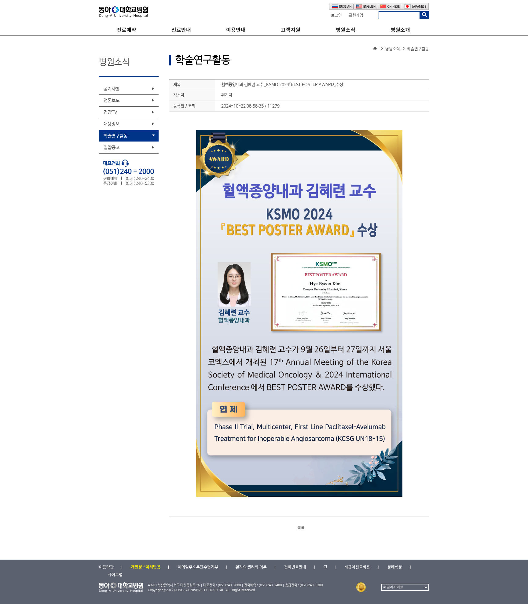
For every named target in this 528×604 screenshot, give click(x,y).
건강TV (110, 112)
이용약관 (106, 567)
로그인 (336, 15)
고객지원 (290, 29)
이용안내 (236, 29)
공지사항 (111, 88)
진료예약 (126, 29)
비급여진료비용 (357, 567)
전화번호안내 (295, 567)
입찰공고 (111, 147)
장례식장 (394, 567)
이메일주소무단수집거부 (198, 567)
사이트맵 (115, 575)
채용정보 (111, 124)
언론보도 (111, 100)
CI (325, 567)
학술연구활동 (115, 135)
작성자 (178, 95)
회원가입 (356, 15)
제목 (177, 84)
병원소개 (400, 29)
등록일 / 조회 (184, 106)
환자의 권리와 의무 (251, 567)
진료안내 (181, 29)
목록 (301, 527)
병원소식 (345, 29)
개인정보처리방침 (145, 567)
